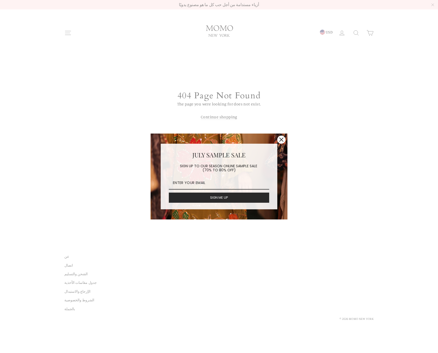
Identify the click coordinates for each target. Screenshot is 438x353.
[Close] (281, 140)
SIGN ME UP (219, 197)
